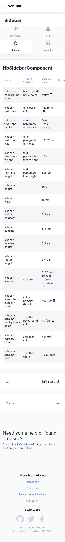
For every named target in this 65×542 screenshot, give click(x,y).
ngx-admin (32, 500)
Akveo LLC (39, 527)
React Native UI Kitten (32, 494)
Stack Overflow (21, 444)
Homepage (32, 481)
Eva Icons (32, 488)
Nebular (14, 6)
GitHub (28, 448)
